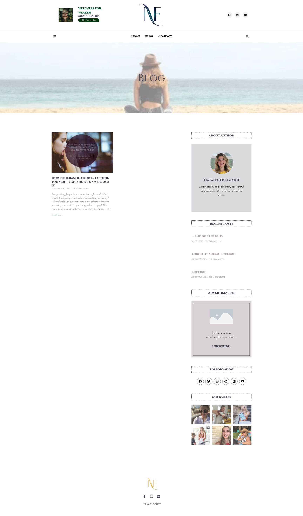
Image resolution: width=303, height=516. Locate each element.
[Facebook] (230, 15)
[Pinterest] (225, 381)
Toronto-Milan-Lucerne (213, 254)
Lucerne (198, 272)
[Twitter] (208, 381)
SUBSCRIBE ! (221, 346)
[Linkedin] (234, 381)
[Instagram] (237, 15)
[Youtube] (245, 15)
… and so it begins (207, 236)
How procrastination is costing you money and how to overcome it (80, 181)
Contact (165, 36)
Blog (149, 36)
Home (135, 36)
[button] (247, 36)
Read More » (57, 215)
